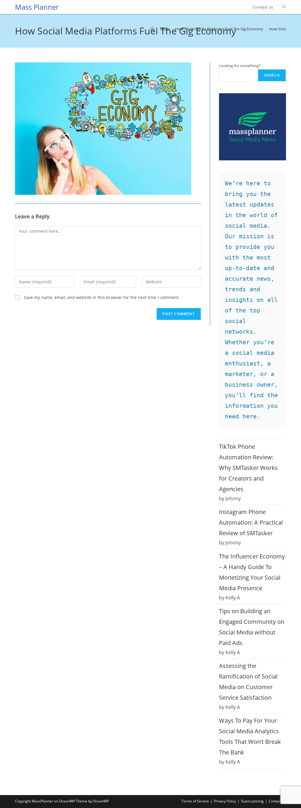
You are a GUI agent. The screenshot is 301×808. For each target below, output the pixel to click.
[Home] (152, 28)
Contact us (277, 801)
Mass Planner (37, 7)
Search (272, 75)
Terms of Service (195, 801)
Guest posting (252, 801)
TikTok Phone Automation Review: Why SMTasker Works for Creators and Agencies (248, 468)
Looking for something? (239, 65)
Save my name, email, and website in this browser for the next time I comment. (102, 297)
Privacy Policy (225, 801)
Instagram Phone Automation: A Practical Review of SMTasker (251, 522)
